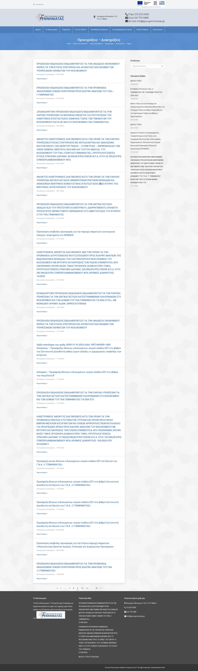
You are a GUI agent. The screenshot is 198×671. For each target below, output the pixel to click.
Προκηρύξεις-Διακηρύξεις (46, 74)
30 (97, 588)
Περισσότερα (41, 79)
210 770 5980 (131, 612)
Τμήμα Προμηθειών (96, 43)
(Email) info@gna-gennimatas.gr (146, 21)
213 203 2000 (131, 607)
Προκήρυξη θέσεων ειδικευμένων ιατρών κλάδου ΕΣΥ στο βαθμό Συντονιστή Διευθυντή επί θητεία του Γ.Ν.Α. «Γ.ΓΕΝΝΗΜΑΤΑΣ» (77, 483)
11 (87, 588)
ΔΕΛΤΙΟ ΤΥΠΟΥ (136, 81)
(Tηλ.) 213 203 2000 (138, 14)
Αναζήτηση (39, 4)
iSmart (163, 667)
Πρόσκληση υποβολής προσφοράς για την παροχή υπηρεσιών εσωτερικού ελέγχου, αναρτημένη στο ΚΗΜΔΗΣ (76, 233)
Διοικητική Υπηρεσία (80, 43)
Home (69, 43)
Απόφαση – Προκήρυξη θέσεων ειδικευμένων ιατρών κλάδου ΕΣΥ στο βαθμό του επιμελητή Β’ (77, 374)
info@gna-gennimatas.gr (135, 616)
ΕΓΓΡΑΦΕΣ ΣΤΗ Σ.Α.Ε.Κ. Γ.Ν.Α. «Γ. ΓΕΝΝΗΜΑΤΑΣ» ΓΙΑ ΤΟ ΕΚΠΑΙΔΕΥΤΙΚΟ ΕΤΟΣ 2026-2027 (146, 92)
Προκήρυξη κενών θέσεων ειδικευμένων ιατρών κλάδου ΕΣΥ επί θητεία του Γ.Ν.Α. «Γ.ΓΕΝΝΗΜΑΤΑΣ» (77, 463)
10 (82, 588)
